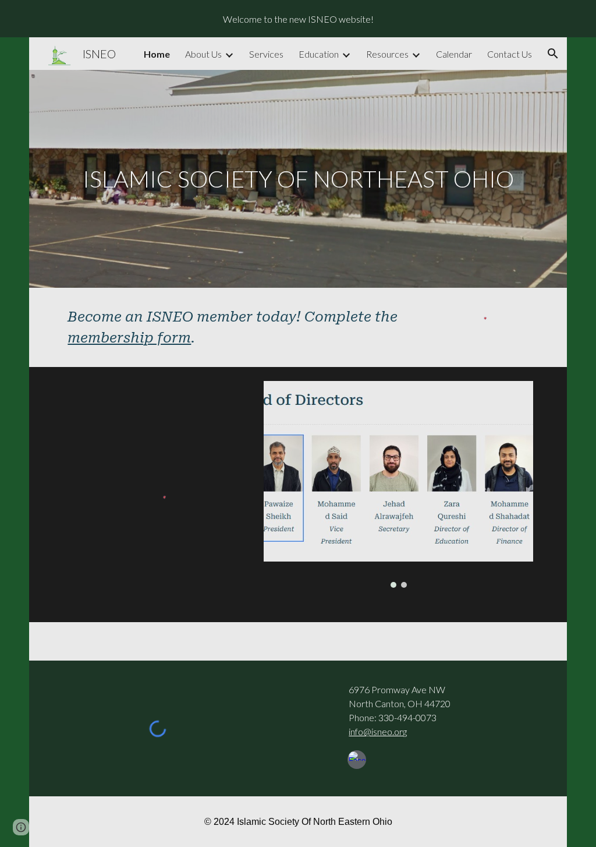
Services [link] (266, 53)
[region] (298, 18)
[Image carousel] (398, 484)
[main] (298, 179)
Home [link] (157, 53)
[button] (553, 54)
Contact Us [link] (509, 53)
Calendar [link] (454, 53)
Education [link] (319, 53)
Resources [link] (387, 53)
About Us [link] (203, 53)
